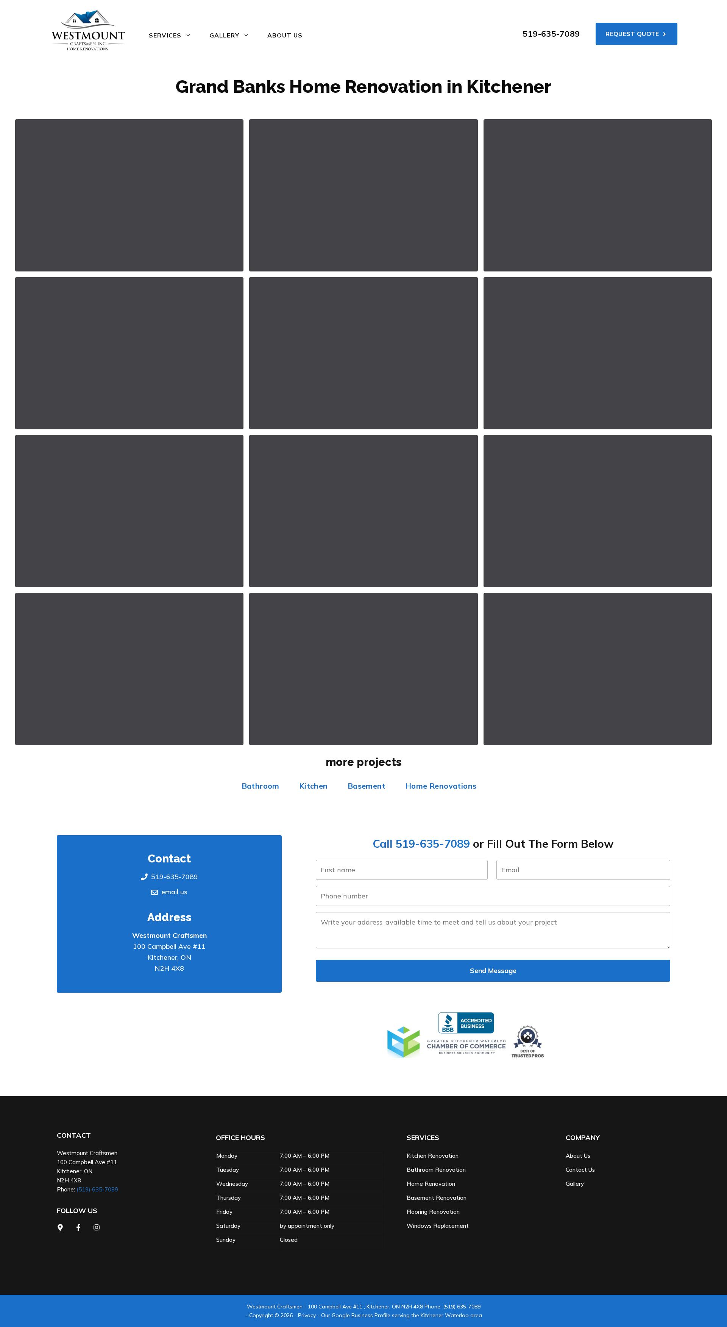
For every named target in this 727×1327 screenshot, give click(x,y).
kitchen (313, 786)
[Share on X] (205, 196)
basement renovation (436, 1197)
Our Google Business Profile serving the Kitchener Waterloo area (401, 1315)
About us (578, 1155)
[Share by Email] (229, 269)
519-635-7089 (551, 34)
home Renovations (440, 786)
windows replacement (438, 1225)
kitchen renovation (433, 1155)
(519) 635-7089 (97, 1189)
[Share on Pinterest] (227, 232)
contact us (580, 1169)
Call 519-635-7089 (421, 843)
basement (366, 786)
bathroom (260, 786)
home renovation (431, 1183)
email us (174, 891)
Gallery (575, 1183)
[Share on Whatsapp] (205, 232)
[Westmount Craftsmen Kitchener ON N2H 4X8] (88, 30)
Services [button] (165, 35)
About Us (285, 35)
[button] (129, 195)
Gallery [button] (224, 35)
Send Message (493, 970)
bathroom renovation (436, 1169)
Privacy (307, 1315)
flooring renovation (433, 1211)
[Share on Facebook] (227, 196)
